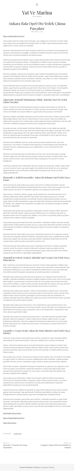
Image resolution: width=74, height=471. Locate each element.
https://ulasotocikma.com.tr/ (14, 36)
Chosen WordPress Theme (29, 467)
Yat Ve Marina (37, 12)
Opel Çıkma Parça (9, 423)
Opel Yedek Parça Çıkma (12, 413)
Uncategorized (17, 433)
